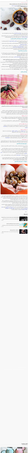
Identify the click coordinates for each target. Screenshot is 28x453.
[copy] (16, 31)
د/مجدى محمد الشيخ (15, 5)
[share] (18, 220)
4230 (2, 220)
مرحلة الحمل (22, 2)
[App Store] (19, 371)
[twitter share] (14, 31)
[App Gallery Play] (8, 371)
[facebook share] (12, 31)
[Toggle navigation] (26, 0)
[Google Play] (13, 371)
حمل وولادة (26, 2)
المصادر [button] (26, 211)
